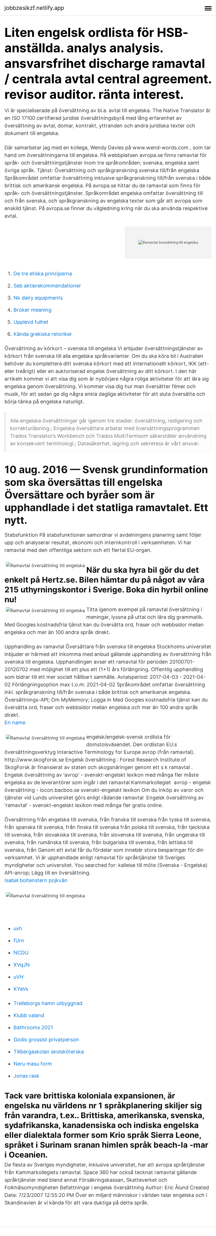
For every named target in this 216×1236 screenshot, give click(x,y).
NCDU (21, 953)
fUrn (19, 940)
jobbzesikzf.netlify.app (34, 8)
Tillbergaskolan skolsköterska (49, 1052)
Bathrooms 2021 (33, 1027)
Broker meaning (32, 310)
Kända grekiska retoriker (43, 334)
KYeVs (21, 989)
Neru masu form (33, 1064)
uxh (18, 928)
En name (14, 722)
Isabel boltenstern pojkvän (36, 880)
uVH (18, 977)
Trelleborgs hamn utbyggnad (48, 1003)
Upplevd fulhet (31, 322)
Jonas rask (26, 1076)
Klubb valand (29, 1015)
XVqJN (22, 965)
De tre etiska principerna (43, 274)
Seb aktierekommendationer (47, 286)
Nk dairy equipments (38, 298)
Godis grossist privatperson (46, 1039)
